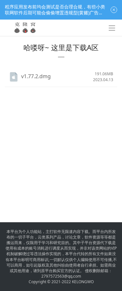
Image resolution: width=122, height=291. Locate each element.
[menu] (112, 28)
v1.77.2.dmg (36, 76)
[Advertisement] (61, 148)
